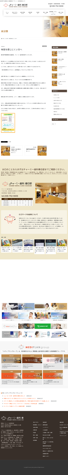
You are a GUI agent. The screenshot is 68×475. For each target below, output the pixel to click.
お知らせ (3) (56, 95)
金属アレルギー (46, 456)
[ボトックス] (59, 326)
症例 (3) (55, 111)
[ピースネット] (43, 326)
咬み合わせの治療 (46, 435)
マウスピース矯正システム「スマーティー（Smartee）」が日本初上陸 (20, 403)
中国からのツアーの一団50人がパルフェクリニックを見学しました (20, 398)
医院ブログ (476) (57, 103)
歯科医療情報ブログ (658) (59, 108)
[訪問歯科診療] (10, 326)
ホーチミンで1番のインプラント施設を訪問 (14, 406)
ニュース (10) (56, 97)
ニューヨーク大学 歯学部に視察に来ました (14, 396)
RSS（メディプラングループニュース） (12, 393)
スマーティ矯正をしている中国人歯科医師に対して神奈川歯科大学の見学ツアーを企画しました (26, 401)
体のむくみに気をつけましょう (16, 149)
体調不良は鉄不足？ (31, 149)
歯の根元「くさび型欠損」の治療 (48, 442)
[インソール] (59, 334)
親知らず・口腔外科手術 (48, 451)
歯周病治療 (45, 424)
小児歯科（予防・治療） (48, 432)
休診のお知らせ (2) (58, 100)
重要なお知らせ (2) (58, 114)
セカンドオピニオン (47, 448)
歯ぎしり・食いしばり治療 (48, 438)
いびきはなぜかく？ (62, 66)
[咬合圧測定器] (10, 334)
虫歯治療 (44, 422)
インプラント (45, 427)
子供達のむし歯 (61, 74)
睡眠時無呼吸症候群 (47, 446)
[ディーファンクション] (43, 334)
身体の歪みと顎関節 (62, 51)
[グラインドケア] (26, 334)
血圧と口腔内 (61, 59)
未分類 (44, 46)
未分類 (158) (56, 106)
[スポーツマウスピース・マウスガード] (26, 326)
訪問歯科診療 (45, 453)
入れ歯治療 (45, 430)
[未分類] (5, 150)
